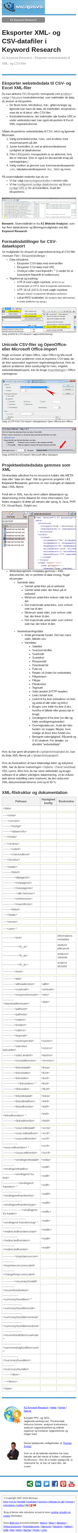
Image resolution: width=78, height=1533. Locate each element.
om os (13, 1501)
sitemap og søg (57, 1501)
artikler (20, 1505)
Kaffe (6, 1530)
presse (69, 1501)
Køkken (68, 1526)
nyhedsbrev (9, 1505)
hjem (5, 1501)
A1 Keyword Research (23, 19)
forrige (61, 1407)
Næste (27, 1411)
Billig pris (14, 1523)
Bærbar (27, 1530)
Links (44, 1530)
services (43, 1501)
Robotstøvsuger (31, 1526)
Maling (43, 1523)
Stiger (52, 1523)
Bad (12, 1530)
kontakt (21, 1501)
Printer (36, 1530)
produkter (32, 1501)
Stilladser (61, 1523)
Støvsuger (46, 1526)
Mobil (19, 1530)
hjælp (53, 1407)
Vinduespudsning (12, 1526)
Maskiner (58, 1526)
